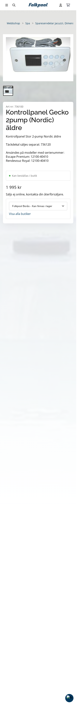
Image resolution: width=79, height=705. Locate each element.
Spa (27, 23)
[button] (38, 57)
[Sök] (14, 5)
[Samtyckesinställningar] (69, 698)
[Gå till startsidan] (38, 5)
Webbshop (13, 23)
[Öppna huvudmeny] (6, 5)
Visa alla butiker (20, 214)
